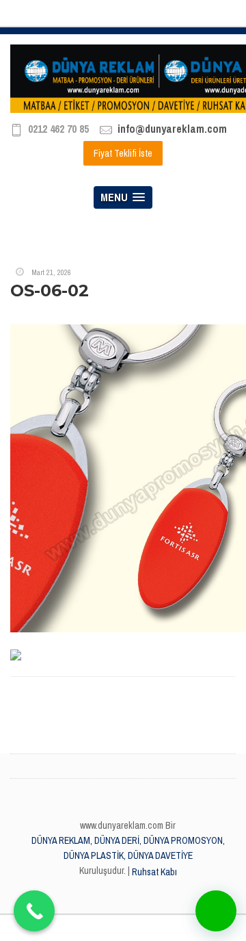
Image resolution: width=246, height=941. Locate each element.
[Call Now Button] (34, 910)
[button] (215, 910)
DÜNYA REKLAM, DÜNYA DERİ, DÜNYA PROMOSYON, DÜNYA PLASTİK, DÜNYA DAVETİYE (128, 848)
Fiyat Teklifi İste (123, 153)
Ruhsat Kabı (154, 872)
